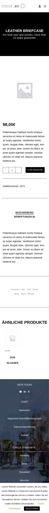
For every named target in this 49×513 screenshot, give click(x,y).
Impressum (24, 410)
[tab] (24, 213)
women (31, 294)
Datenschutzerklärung (24, 427)
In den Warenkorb (35, 170)
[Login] (39, 6)
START (24, 402)
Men (23, 289)
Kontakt (24, 435)
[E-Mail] (20, 392)
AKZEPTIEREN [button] (32, 509)
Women (35, 289)
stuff (24, 294)
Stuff (28, 289)
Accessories (15, 289)
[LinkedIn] (25, 392)
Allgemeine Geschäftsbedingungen (24, 418)
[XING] (28, 392)
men (17, 294)
